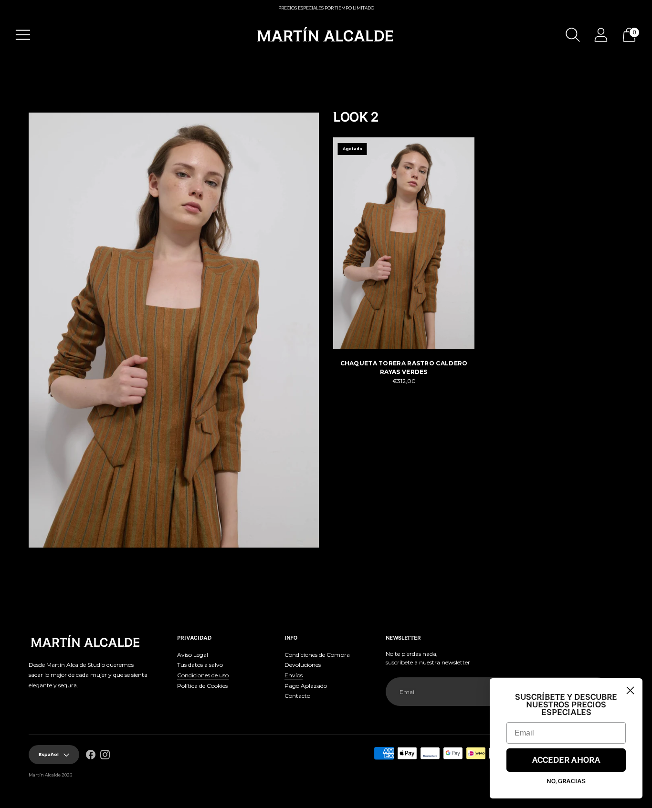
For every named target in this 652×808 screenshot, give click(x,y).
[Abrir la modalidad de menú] (23, 34)
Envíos (293, 675)
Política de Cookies (202, 685)
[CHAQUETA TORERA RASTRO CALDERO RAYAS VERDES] (403, 243)
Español (49, 754)
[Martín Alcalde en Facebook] (90, 756)
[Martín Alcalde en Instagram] (105, 756)
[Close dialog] (630, 690)
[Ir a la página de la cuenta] (601, 34)
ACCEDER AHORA (566, 760)
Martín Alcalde (45, 774)
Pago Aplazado (305, 685)
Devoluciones (302, 664)
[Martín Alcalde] (326, 35)
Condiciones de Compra (317, 654)
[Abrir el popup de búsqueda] (572, 34)
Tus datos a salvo (200, 664)
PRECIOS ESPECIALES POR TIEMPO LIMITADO (326, 7)
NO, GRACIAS (566, 781)
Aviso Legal (192, 654)
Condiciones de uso (203, 675)
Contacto (297, 695)
